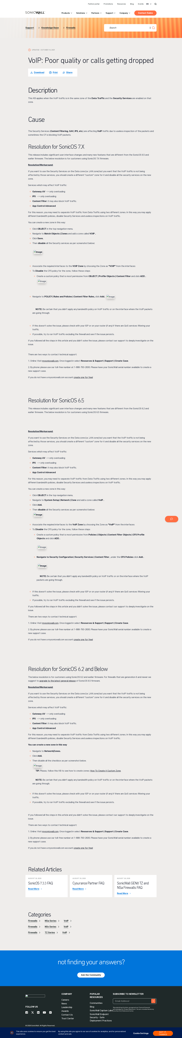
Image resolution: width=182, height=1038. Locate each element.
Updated (35, 50)
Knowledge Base (50, 27)
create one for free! (83, 377)
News (64, 1003)
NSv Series (50, 926)
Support (109, 13)
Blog (132, 4)
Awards (65, 1011)
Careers (65, 1000)
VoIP (66, 921)
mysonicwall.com (50, 361)
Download (39, 72)
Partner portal (93, 4)
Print (55, 72)
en (147, 4)
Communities (96, 1003)
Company (124, 13)
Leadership (66, 1007)
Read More (33, 889)
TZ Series (50, 932)
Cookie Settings (141, 1033)
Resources (121, 4)
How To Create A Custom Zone (105, 771)
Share (69, 72)
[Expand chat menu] (171, 519)
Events (141, 4)
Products (66, 13)
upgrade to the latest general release (57, 681)
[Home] (35, 13)
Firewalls (70, 27)
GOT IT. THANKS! (163, 1033)
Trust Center (67, 1018)
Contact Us (67, 1015)
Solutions (80, 13)
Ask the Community (91, 975)
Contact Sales (145, 13)
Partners (95, 13)
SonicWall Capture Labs (101, 1010)
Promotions (108, 4)
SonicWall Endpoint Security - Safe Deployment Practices (101, 1017)
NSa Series (50, 921)
